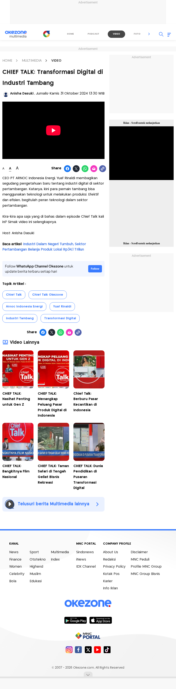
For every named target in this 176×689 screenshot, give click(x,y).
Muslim (35, 574)
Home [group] (70, 34)
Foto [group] (137, 34)
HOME (7, 60)
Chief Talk (14, 294)
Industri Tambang (20, 318)
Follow (95, 268)
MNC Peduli (140, 559)
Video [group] (116, 34)
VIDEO (56, 60)
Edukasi (36, 581)
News (13, 552)
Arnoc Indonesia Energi (24, 306)
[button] (149, 34)
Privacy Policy (114, 566)
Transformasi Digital (60, 318)
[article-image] (17, 387)
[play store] (75, 620)
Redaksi (109, 559)
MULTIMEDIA (32, 60)
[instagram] (69, 649)
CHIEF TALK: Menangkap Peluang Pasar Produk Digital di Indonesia (52, 404)
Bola (12, 581)
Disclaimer (139, 552)
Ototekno (38, 559)
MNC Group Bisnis (145, 574)
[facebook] (78, 649)
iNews (81, 559)
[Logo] (46, 34)
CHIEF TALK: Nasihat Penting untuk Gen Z (16, 399)
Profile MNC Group (146, 566)
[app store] (100, 620)
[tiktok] (107, 649)
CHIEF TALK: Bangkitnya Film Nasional (15, 471)
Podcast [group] (93, 34)
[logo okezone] (88, 603)
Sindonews (85, 552)
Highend (36, 566)
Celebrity (16, 574)
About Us (110, 552)
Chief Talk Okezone (47, 294)
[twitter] (88, 649)
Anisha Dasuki (21, 93)
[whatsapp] (85, 169)
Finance (15, 559)
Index (55, 559)
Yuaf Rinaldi (62, 306)
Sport (34, 552)
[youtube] (97, 649)
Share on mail (93, 169)
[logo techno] (18, 34)
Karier (107, 581)
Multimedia (60, 552)
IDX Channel (86, 566)
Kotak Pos (111, 574)
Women (15, 566)
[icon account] (5, 94)
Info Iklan (110, 588)
